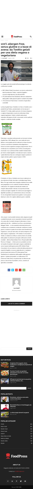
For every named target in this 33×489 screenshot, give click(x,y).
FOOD (2, 424)
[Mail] (12, 481)
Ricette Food (4, 429)
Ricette (2, 443)
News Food (4, 426)
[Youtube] (25, 481)
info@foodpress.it (19, 471)
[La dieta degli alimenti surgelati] (5, 414)
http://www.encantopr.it (16, 290)
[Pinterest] (16, 481)
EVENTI (3, 433)
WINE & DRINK (5, 438)
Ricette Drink (4, 441)
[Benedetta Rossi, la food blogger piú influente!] (5, 407)
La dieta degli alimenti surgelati (19, 412)
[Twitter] (20, 481)
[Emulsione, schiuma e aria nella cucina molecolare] (5, 399)
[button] (31, 36)
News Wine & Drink (6, 436)
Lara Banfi (4, 58)
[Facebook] (7, 481)
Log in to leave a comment (16, 303)
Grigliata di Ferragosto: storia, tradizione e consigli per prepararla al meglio (21, 364)
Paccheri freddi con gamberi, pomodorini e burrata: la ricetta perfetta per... (19, 372)
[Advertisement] (16, 17)
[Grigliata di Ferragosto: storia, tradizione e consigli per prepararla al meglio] (5, 365)
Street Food (4, 431)
